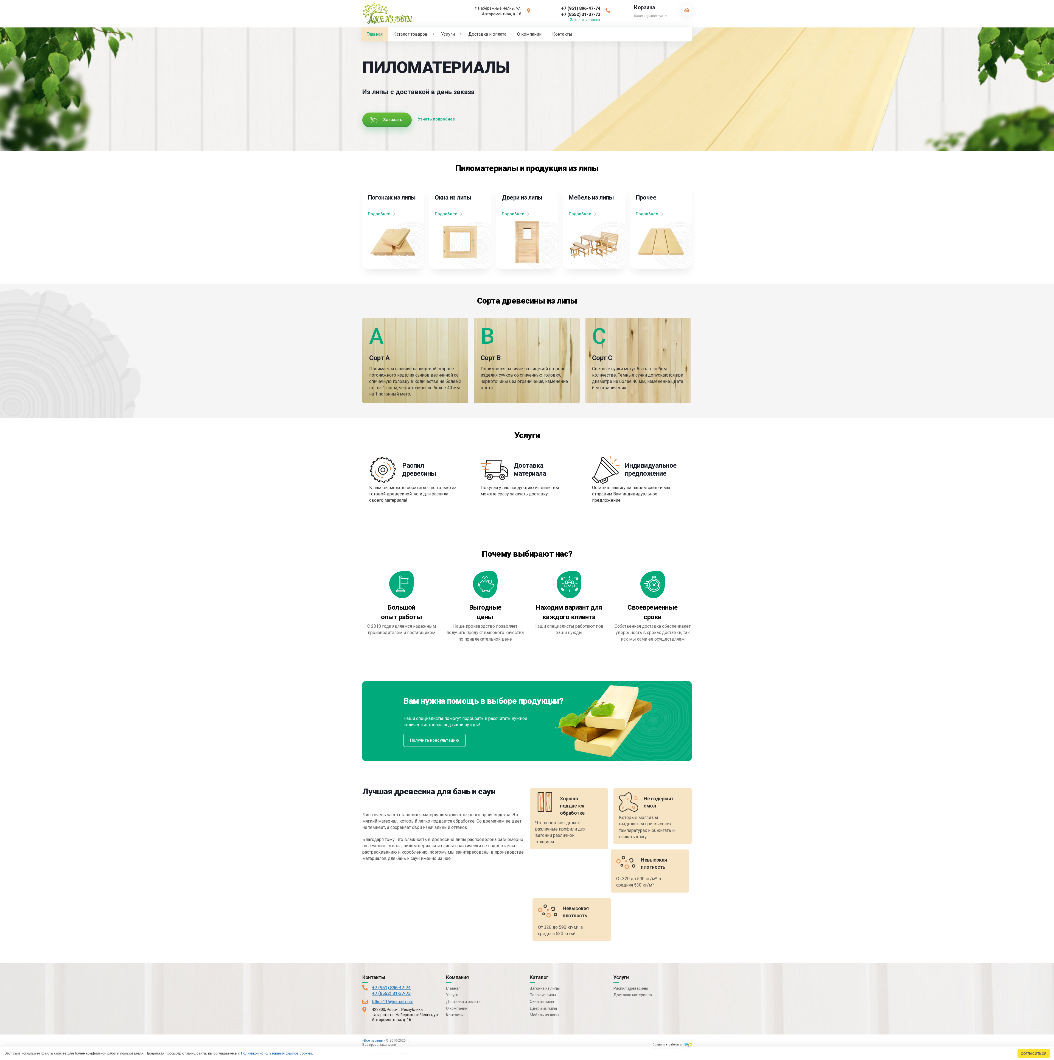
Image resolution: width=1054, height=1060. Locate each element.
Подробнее (379, 213)
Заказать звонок (585, 20)
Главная (453, 988)
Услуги (452, 995)
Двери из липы (543, 1008)
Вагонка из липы (545, 988)
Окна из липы (542, 1001)
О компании (456, 1008)
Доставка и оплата (463, 1001)
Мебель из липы (544, 1015)
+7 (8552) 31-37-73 (391, 993)
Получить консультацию (434, 740)
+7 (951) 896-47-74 (391, 987)
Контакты (455, 1015)
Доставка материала (632, 995)
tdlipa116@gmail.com (392, 1001)
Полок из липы (543, 995)
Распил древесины (630, 988)
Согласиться (1034, 1053)
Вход (402, 1045)
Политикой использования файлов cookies (276, 1053)
